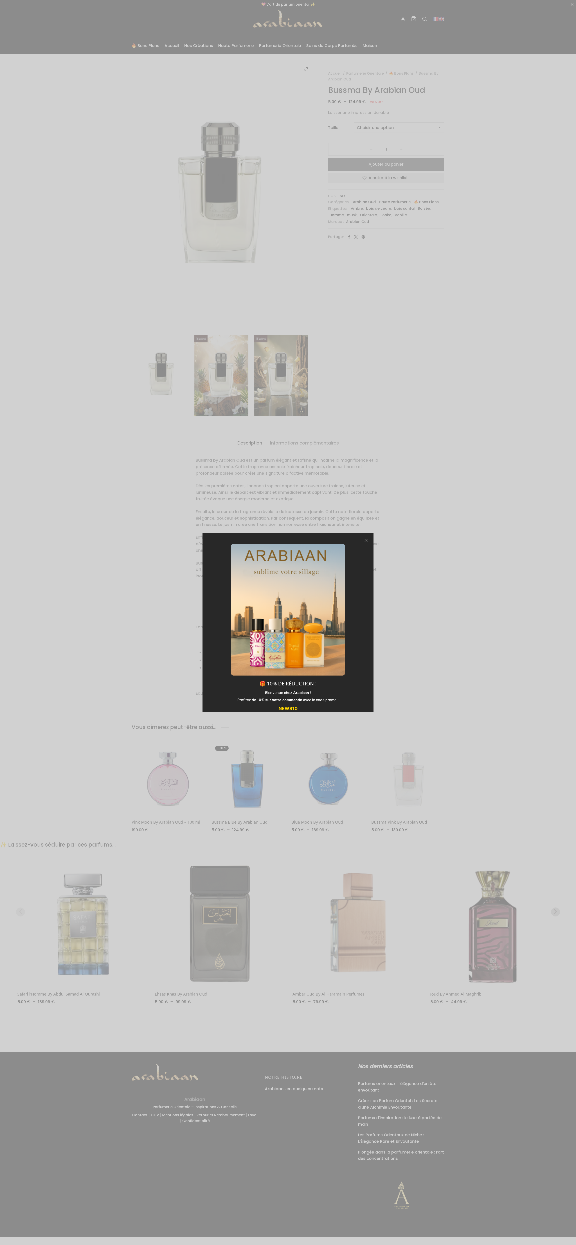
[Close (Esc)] (366, 540)
